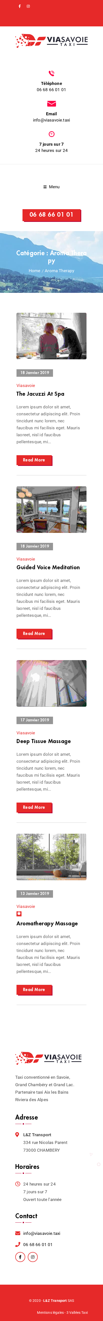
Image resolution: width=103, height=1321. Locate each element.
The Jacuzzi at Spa (40, 394)
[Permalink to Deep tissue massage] (51, 705)
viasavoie (25, 385)
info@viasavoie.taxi (51, 120)
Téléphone (51, 83)
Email (51, 113)
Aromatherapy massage (47, 923)
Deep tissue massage (43, 741)
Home (34, 270)
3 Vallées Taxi (77, 1313)
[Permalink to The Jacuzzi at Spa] (51, 357)
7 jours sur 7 (51, 144)
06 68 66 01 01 (51, 89)
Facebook (19, 6)
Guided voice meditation (48, 567)
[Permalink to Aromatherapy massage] (51, 878)
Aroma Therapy (59, 270)
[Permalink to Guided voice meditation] (51, 531)
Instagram (28, 6)
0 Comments (69, 353)
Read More (34, 460)
